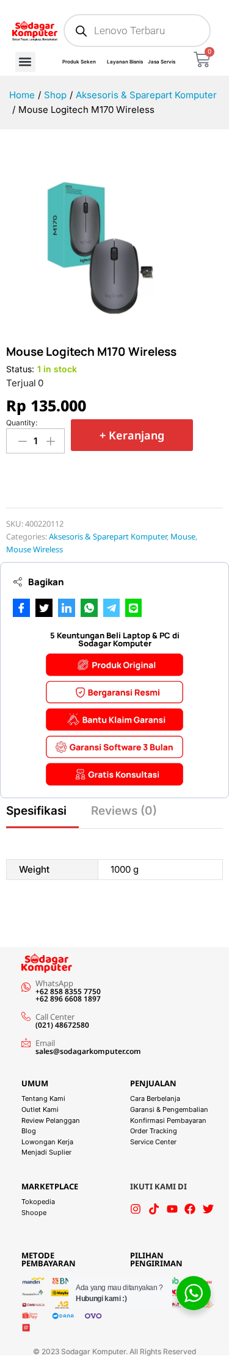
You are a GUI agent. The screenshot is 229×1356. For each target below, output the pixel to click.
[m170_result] (95, 243)
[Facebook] (190, 1209)
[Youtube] (172, 1209)
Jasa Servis (161, 62)
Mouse (182, 536)
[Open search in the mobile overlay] (137, 30)
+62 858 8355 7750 (68, 991)
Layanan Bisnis (125, 62)
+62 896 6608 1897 (68, 999)
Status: (20, 369)
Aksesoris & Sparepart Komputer (108, 536)
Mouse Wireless (34, 549)
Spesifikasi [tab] (36, 811)
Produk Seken (79, 62)
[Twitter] (208, 1209)
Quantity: (21, 423)
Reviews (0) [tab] (124, 811)
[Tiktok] (154, 1209)
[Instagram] (136, 1209)
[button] (25, 62)
